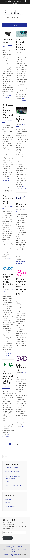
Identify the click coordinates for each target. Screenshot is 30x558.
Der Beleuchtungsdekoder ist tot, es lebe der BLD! (7, 377)
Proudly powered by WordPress (11, 554)
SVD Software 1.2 (21, 367)
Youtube (23, 1)
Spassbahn (15, 3)
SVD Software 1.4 (21, 119)
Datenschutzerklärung (12, 548)
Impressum (20, 546)
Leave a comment (7, 97)
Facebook (25, 1)
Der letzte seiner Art (21, 205)
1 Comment (19, 263)
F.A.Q (5, 1)
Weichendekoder (21, 261)
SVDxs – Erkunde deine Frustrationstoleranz (21, 44)
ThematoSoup (16, 556)
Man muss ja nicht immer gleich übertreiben (8, 280)
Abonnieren (7, 538)
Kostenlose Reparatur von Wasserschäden (8, 111)
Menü (15, 25)
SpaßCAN (8, 502)
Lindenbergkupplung (8, 41)
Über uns (11, 1)
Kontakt (18, 1)
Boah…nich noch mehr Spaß (7, 200)
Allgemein (10, 95)
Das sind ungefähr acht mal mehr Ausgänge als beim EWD (21, 286)
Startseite (8, 546)
